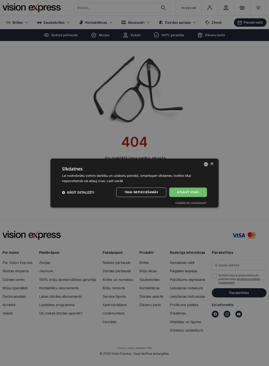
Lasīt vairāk (115, 181)
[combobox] (206, 164)
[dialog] (134, 183)
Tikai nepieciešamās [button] (141, 192)
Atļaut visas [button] (188, 192)
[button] (78, 192)
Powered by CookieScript (191, 203)
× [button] (211, 163)
